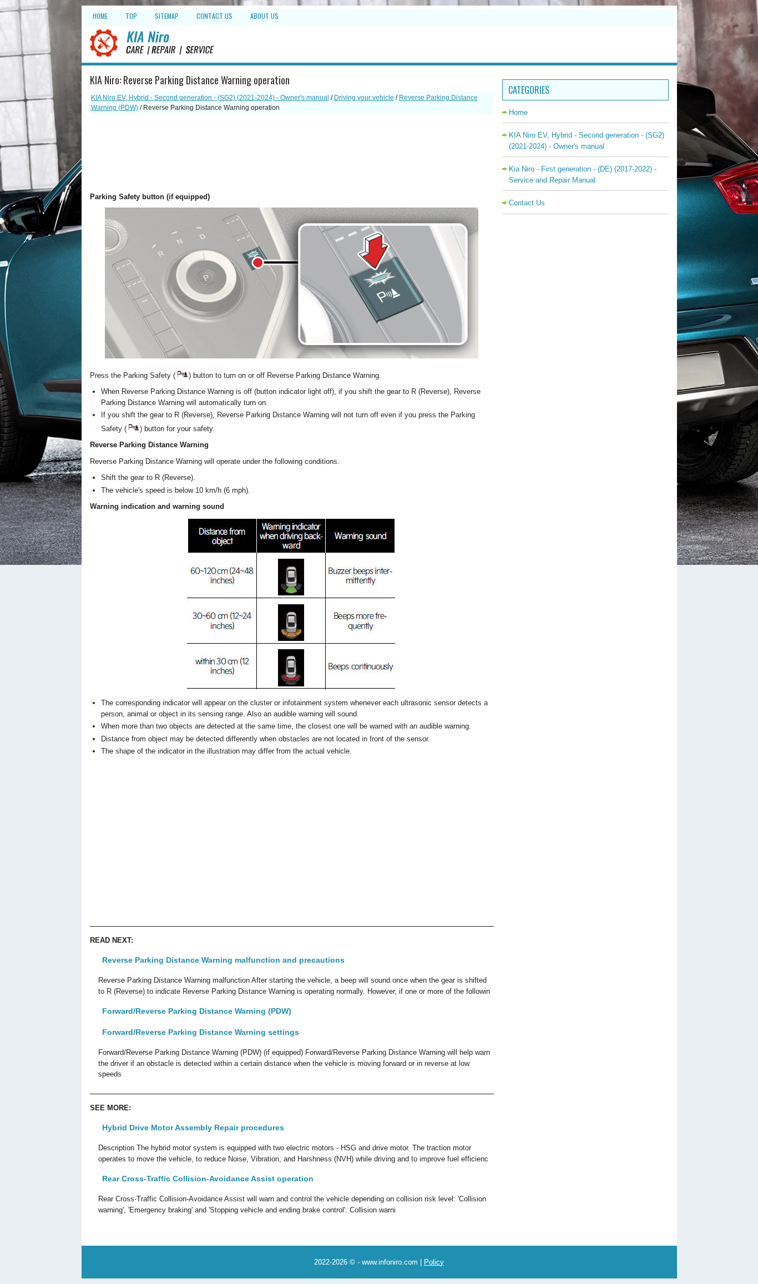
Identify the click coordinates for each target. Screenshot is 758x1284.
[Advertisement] (292, 152)
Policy (434, 1262)
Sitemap (167, 16)
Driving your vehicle (364, 98)
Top (131, 16)
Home (100, 16)
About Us (264, 16)
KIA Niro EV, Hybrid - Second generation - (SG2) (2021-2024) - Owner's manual (210, 98)
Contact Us (214, 16)
